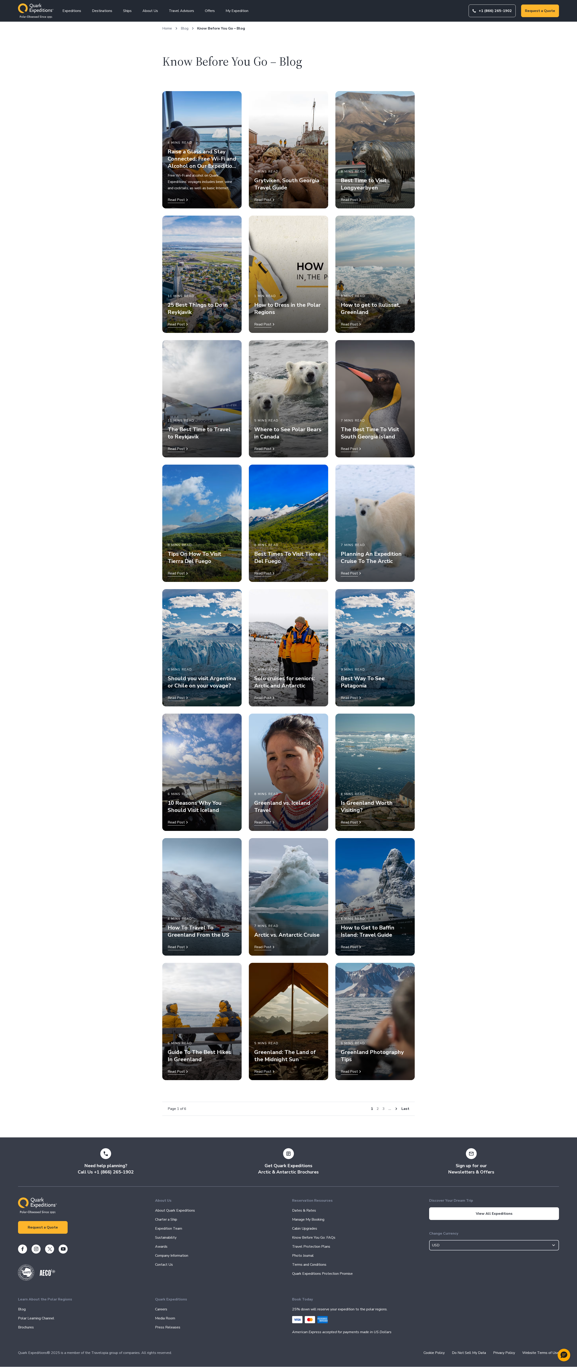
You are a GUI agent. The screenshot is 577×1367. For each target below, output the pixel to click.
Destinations (102, 10)
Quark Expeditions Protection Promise (322, 1273)
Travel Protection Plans (311, 1246)
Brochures (26, 1327)
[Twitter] (49, 1249)
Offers (210, 10)
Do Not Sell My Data (469, 1352)
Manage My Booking (308, 1219)
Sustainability (165, 1237)
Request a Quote (540, 10)
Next (396, 1109)
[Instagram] (36, 1249)
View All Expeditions (494, 1213)
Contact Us (164, 1264)
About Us (150, 10)
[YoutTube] (63, 1249)
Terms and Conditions (309, 1264)
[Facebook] (22, 1249)
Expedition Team (168, 1228)
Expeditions (71, 10)
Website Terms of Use (540, 1352)
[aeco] (47, 1274)
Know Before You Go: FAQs (313, 1237)
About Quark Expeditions (175, 1210)
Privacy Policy (504, 1352)
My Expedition (237, 10)
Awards (161, 1246)
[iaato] (26, 1279)
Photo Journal (303, 1255)
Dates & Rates (304, 1210)
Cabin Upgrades (304, 1228)
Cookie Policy (434, 1352)
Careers (161, 1309)
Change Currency (443, 1233)
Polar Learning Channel (36, 1318)
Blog (184, 28)
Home (167, 28)
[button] (564, 1355)
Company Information (171, 1255)
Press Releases (167, 1327)
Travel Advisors (181, 10)
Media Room (165, 1318)
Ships (127, 10)
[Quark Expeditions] (35, 10)
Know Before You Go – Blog (221, 28)
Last (405, 1108)
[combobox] (494, 1245)
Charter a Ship (166, 1219)
